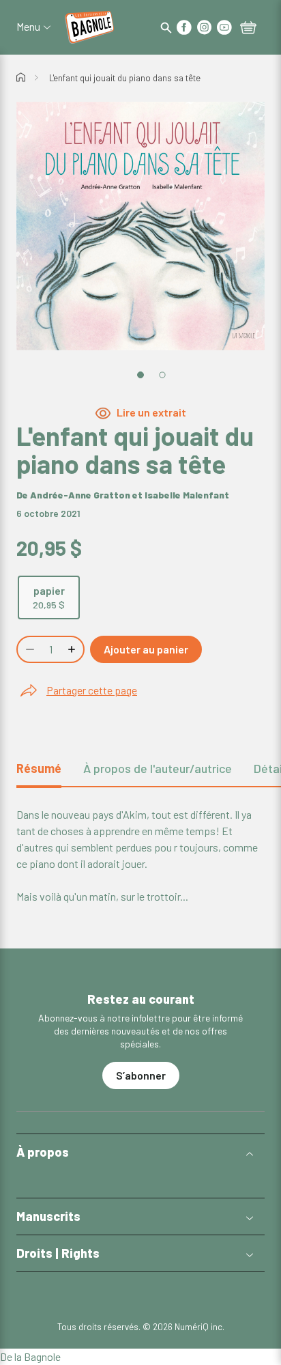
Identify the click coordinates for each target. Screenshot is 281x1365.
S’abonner (141, 1075)
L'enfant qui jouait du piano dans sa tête (125, 77)
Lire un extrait (151, 412)
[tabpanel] (140, 855)
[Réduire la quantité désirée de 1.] (29, 649)
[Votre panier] (248, 29)
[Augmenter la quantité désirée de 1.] (73, 649)
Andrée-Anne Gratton (80, 495)
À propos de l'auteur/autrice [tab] (157, 768)
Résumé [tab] (38, 768)
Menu (28, 26)
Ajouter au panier (146, 649)
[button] (140, 1152)
